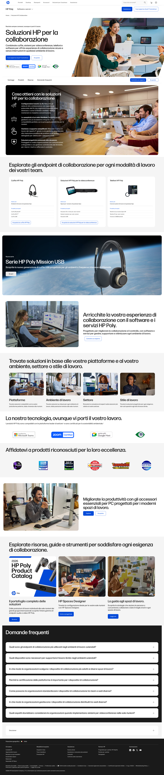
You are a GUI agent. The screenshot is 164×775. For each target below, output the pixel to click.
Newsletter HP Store (11, 761)
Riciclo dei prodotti (23, 765)
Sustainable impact (11, 756)
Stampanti (37, 2)
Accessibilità (33, 765)
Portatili (20, 2)
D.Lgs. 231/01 (130, 765)
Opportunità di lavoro (11, 752)
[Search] (145, 2)
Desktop (28, 2)
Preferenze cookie (50, 765)
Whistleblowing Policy (142, 765)
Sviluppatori (101, 754)
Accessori (46, 2)
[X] (137, 750)
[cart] (151, 2)
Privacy (41, 765)
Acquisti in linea (41, 750)
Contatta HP (9, 750)
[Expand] (153, 647)
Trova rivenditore (41, 752)
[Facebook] (134, 750)
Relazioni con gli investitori (13, 754)
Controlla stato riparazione (74, 756)
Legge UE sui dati (35, 767)
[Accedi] (156, 2)
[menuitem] (20, 2)
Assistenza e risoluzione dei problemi (77, 752)
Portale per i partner (103, 752)
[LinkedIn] (130, 750)
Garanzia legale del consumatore (97, 765)
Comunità (70, 754)
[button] (25, 9)
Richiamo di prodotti (11, 765)
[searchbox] (133, 3)
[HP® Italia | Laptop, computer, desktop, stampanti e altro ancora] (8, 2)
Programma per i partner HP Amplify (108, 750)
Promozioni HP (40, 754)
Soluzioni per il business (59, 2)
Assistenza (73, 2)
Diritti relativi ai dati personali (68, 765)
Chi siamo (9, 747)
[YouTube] (140, 750)
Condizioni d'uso (82, 765)
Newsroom (8, 759)
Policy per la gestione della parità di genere (17, 767)
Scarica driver (71, 750)
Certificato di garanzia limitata (116, 765)
